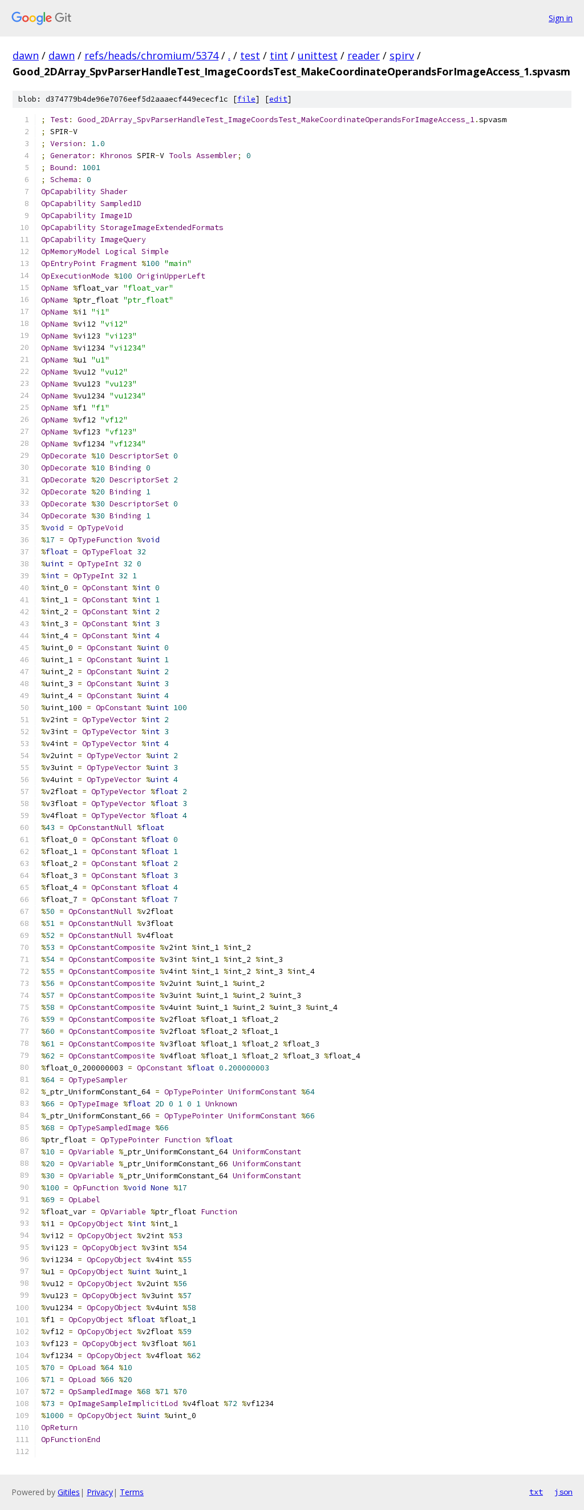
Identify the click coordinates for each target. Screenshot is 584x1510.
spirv (402, 55)
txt (536, 1492)
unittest (318, 55)
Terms (132, 1492)
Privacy (100, 1492)
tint (279, 55)
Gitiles (69, 1492)
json (563, 1492)
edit (278, 99)
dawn (26, 55)
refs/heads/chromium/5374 (151, 55)
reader (363, 55)
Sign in (561, 18)
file (246, 99)
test (250, 55)
